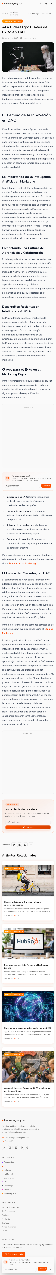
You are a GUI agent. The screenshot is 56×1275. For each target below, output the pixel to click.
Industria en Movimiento (13, 13)
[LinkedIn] (16, 1147)
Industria (7, 1170)
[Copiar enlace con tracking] (31, 844)
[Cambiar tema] (46, 3)
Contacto (6, 1223)
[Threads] (27, 1147)
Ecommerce (9, 1178)
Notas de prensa (9, 1227)
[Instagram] (10, 1147)
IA (5, 1166)
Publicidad (8, 1174)
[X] (4, 1147)
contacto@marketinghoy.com (17, 1137)
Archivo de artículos (10, 1207)
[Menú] (51, 3)
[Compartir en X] (13, 844)
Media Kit (6, 1219)
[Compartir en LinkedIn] (19, 844)
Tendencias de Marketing (22, 563)
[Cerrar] (50, 1269)
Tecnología (8, 1186)
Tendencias (9, 1162)
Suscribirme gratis (15, 1254)
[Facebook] (21, 1147)
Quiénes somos (8, 1211)
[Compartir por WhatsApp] (25, 844)
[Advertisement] (28, 437)
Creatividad (9, 1189)
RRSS (6, 1182)
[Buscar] (41, 3)
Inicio (4, 13)
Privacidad (6, 1231)
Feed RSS (9, 1141)
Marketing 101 (10, 1193)
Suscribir (46, 485)
